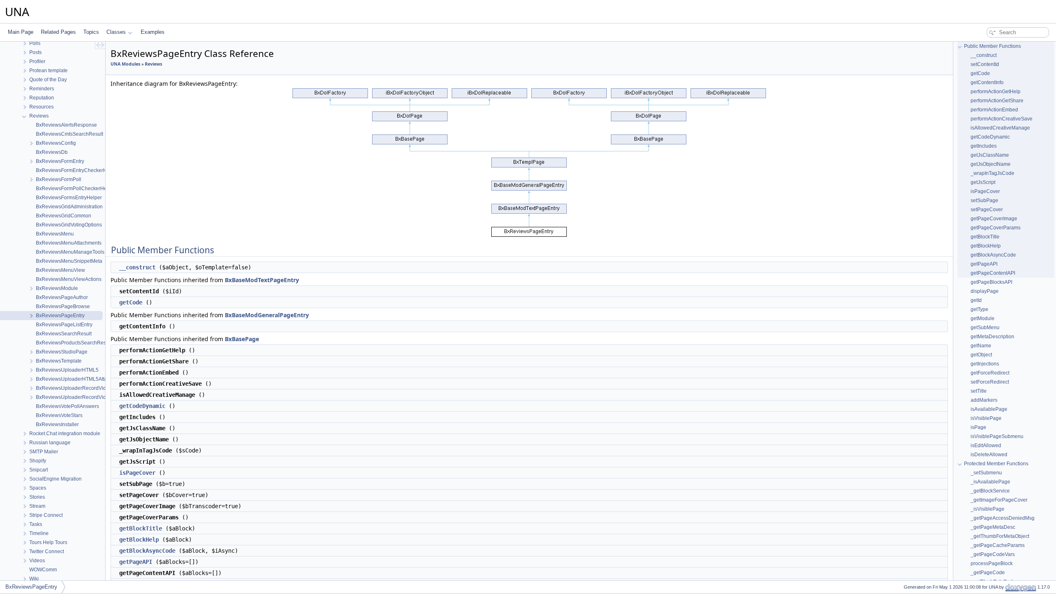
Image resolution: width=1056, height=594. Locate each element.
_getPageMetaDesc (993, 527)
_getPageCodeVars (993, 554)
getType (979, 309)
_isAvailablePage (990, 482)
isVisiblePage (986, 418)
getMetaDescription (992, 336)
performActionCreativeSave (1001, 119)
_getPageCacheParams (998, 545)
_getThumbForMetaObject (1000, 536)
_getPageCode (988, 572)
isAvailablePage (989, 409)
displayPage (985, 291)
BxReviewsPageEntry (31, 587)
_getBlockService (990, 491)
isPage (978, 427)
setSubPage (984, 200)
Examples (153, 32)
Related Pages (58, 32)
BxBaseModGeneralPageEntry (267, 315)
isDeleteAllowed (989, 454)
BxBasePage (242, 339)
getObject (981, 355)
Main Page (20, 32)
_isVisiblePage (987, 509)
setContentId (985, 64)
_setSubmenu (986, 473)
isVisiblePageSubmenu (997, 436)
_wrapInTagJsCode (992, 173)
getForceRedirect (990, 373)
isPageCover (137, 472)
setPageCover (987, 209)
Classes (116, 32)
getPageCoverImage (994, 219)
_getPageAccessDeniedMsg (1003, 518)
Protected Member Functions (996, 464)
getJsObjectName (991, 164)
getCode (130, 302)
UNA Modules (125, 64)
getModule (983, 318)
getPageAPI (135, 562)
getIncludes (984, 146)
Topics (91, 32)
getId (976, 300)
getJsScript (983, 182)
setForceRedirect (990, 382)
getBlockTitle (140, 528)
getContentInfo (987, 82)
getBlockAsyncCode (147, 550)
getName (981, 346)
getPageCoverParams (996, 228)
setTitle (979, 391)
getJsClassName (990, 155)
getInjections (985, 364)
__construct (137, 267)
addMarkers (984, 400)
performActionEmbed (994, 110)
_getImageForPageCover (999, 500)
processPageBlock (992, 563)
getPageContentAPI (993, 273)
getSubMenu (985, 327)
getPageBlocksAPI (991, 282)
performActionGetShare (997, 101)
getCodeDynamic (142, 406)
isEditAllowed (986, 445)
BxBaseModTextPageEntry (262, 280)
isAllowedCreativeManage (1000, 128)
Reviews (153, 64)
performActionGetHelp (996, 91)
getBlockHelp (139, 539)
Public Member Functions (992, 46)
